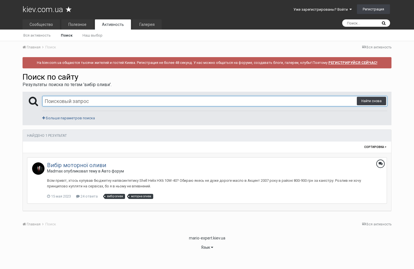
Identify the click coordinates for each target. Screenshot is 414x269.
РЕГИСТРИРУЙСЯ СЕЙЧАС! (352, 62)
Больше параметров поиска (70, 118)
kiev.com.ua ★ (47, 9)
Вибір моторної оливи (76, 165)
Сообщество (41, 24)
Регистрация (373, 9)
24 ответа (89, 196)
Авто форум (112, 171)
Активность (113, 24)
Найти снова (371, 101)
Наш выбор (93, 35)
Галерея (147, 24)
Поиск (66, 35)
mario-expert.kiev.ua (207, 238)
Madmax (55, 171)
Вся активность (37, 35)
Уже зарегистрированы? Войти (321, 9)
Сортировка (374, 147)
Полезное (77, 24)
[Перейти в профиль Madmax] (38, 168)
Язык (206, 247)
